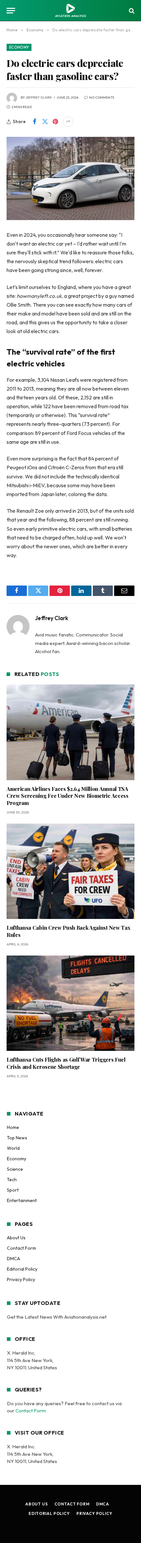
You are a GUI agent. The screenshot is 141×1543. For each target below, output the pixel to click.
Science (15, 1169)
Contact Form (21, 1248)
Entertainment (22, 1200)
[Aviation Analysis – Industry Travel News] (70, 10)
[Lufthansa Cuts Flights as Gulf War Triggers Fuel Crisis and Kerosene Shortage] (70, 1003)
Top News (17, 1138)
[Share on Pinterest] (55, 122)
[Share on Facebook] (34, 122)
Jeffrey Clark (39, 97)
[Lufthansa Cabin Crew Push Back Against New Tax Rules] (70, 871)
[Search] (131, 10)
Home (13, 1127)
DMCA (13, 1259)
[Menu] (11, 10)
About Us (16, 1238)
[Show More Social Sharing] (68, 122)
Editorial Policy (22, 1269)
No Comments (101, 97)
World (13, 1148)
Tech (12, 1179)
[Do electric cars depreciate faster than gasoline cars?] (70, 178)
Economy (19, 47)
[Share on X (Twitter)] (45, 122)
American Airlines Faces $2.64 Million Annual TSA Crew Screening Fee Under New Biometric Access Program (68, 796)
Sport (13, 1190)
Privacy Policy (21, 1279)
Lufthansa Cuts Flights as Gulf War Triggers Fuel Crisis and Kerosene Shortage (66, 1063)
